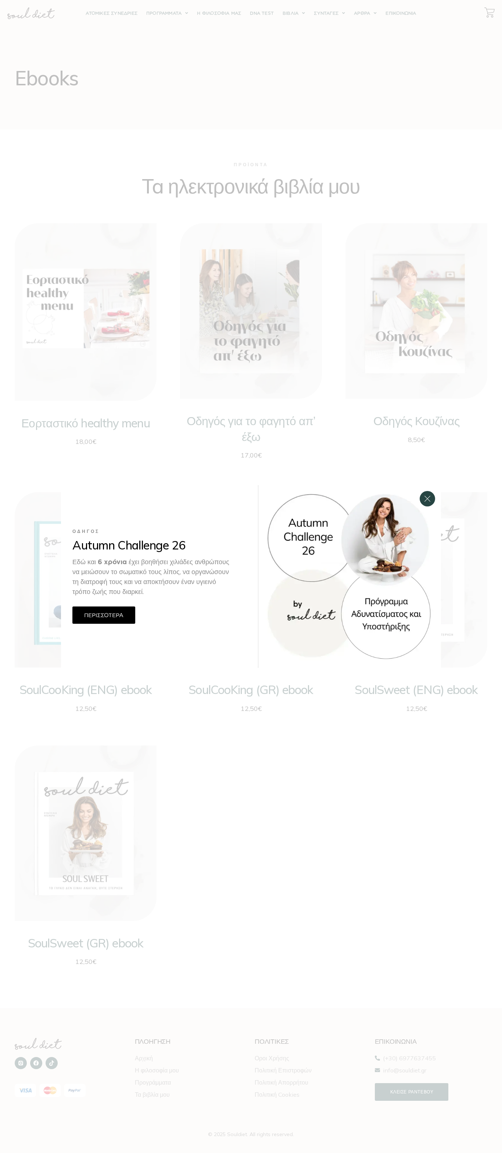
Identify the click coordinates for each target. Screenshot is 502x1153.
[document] (251, 576)
